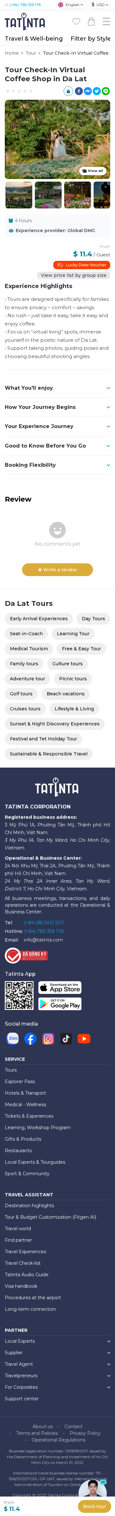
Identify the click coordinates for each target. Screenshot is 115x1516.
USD (98, 4)
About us (43, 1426)
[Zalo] (12, 1038)
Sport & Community (27, 1173)
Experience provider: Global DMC (56, 230)
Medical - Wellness (25, 1104)
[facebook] (79, 91)
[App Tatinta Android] (59, 1005)
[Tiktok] (66, 1038)
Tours (11, 1070)
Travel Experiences (25, 1251)
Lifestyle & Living (74, 709)
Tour (31, 53)
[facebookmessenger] (88, 91)
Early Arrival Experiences (39, 618)
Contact (73, 1426)
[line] (106, 91)
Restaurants (18, 1150)
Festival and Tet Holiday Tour (43, 739)
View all (95, 170)
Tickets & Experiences (29, 1116)
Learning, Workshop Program (38, 1127)
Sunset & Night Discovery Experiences (55, 724)
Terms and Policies (37, 1433)
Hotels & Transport (25, 1093)
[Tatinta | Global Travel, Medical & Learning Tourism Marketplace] (25, 21)
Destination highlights (29, 1205)
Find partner (18, 1240)
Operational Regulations (58, 1440)
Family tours (24, 664)
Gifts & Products (23, 1139)
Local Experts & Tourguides (35, 1162)
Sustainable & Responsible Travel (49, 754)
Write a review (60, 570)
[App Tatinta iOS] (59, 989)
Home (12, 53)
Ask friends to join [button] (68, 91)
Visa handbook (21, 1286)
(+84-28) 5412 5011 (44, 923)
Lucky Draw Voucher (86, 264)
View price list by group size (73, 275)
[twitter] (97, 91)
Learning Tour (73, 634)
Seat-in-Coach (26, 634)
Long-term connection (30, 1309)
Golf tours (21, 694)
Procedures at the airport (33, 1298)
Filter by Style (91, 38)
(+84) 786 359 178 (25, 5)
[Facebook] (30, 1038)
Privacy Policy (85, 1433)
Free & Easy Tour (81, 649)
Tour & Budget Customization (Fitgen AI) (50, 1217)
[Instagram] (48, 1038)
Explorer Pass (20, 1081)
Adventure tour (27, 679)
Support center (22, 1399)
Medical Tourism (29, 649)
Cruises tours (25, 709)
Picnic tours (73, 679)
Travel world (18, 1228)
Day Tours (93, 618)
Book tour (94, 1506)
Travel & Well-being (34, 38)
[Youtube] (84, 1038)
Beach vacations (66, 694)
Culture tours (67, 664)
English (73, 4)
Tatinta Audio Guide (27, 1275)
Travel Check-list (23, 1263)
